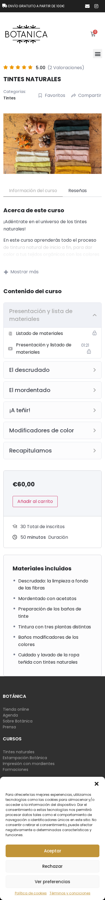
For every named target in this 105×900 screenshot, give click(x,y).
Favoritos (55, 95)
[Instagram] (96, 6)
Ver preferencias (52, 882)
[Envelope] (87, 6)
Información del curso (33, 190)
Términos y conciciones (70, 893)
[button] (96, 784)
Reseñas (77, 190)
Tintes (9, 98)
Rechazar (52, 866)
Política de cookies (31, 893)
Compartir (89, 95)
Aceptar (52, 851)
